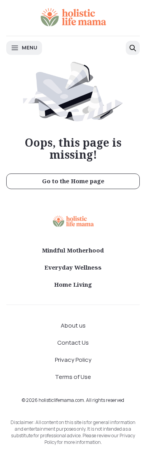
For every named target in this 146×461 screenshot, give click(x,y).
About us (73, 325)
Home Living (73, 284)
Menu (29, 47)
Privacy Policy (73, 360)
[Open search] (133, 48)
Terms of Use (73, 377)
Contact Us (73, 342)
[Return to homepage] (73, 221)
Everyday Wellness (73, 267)
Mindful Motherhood (73, 250)
